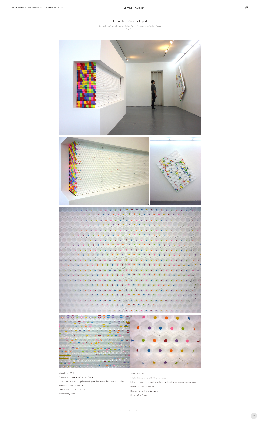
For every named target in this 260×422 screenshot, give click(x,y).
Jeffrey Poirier (134, 7)
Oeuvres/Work (35, 7)
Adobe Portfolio (134, 411)
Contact (62, 7)
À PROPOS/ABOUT (18, 7)
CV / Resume (50, 7)
